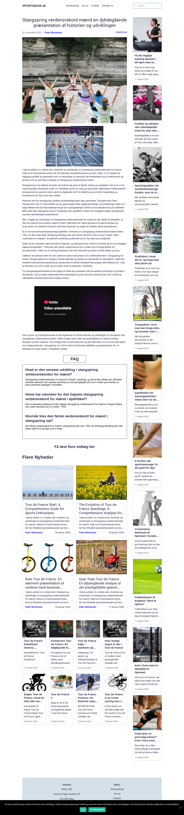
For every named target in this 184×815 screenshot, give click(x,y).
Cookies (95, 5)
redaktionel (121, 32)
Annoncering (72, 5)
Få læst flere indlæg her (74, 447)
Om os (85, 5)
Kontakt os (107, 5)
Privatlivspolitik (97, 810)
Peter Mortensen (53, 32)
